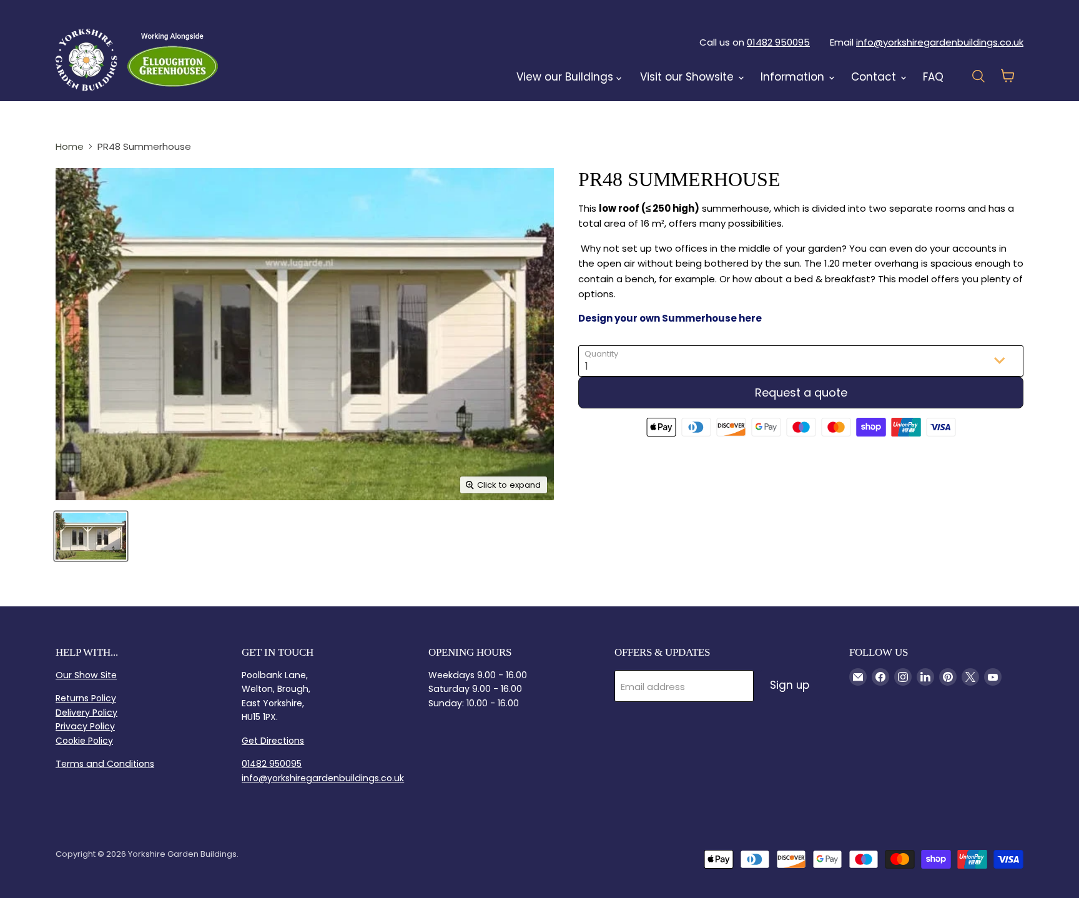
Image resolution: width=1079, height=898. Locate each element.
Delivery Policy (86, 712)
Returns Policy (86, 698)
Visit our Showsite (688, 76)
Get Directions (273, 740)
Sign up (789, 685)
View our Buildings (566, 76)
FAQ (933, 76)
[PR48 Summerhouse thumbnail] (90, 536)
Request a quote (801, 392)
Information (794, 76)
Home (70, 146)
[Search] (250, 59)
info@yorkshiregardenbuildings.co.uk (939, 42)
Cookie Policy (84, 740)
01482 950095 (778, 42)
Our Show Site (86, 675)
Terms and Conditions (105, 763)
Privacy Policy (85, 726)
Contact (875, 76)
